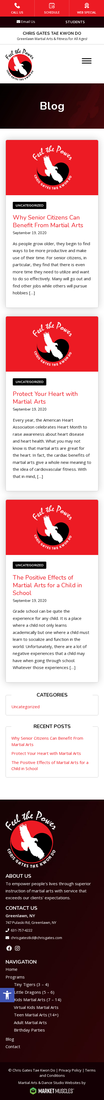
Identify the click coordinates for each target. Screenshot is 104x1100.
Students (75, 21)
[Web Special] (86, 8)
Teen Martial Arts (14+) (36, 1014)
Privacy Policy (70, 1070)
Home (11, 969)
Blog (10, 1039)
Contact (13, 1046)
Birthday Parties (29, 1030)
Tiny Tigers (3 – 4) (31, 984)
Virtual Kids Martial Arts (36, 1007)
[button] (7, 995)
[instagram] (17, 948)
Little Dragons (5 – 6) (34, 992)
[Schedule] (52, 8)
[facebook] (9, 948)
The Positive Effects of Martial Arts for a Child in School (47, 585)
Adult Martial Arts (30, 1022)
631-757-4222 (21, 930)
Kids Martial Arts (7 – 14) (37, 999)
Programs (15, 977)
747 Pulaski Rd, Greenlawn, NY (31, 922)
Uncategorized (30, 205)
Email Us (28, 21)
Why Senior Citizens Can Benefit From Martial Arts (48, 221)
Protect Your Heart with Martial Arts (45, 398)
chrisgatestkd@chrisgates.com (36, 937)
